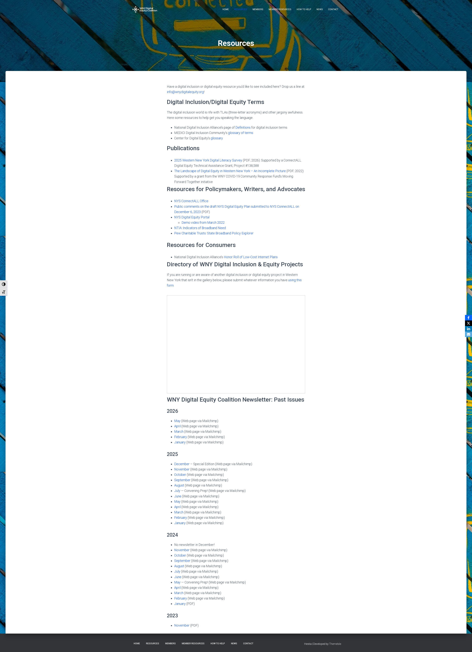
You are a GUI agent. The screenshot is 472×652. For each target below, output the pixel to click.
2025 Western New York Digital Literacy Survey (208, 160)
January (180, 442)
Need (221, 228)
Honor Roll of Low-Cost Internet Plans (251, 257)
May (177, 421)
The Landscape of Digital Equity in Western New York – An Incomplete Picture (230, 171)
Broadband (209, 228)
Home (226, 9)
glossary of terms (240, 133)
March (178, 431)
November (182, 469)
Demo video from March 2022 (203, 222)
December (182, 464)
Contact (333, 9)
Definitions (243, 127)
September (182, 480)
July (177, 491)
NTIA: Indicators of (188, 228)
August (179, 485)
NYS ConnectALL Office (191, 201)
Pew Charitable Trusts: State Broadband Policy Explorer (214, 233)
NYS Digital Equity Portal (191, 217)
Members (258, 9)
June (177, 496)
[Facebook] (468, 317)
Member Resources (280, 9)
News (320, 9)
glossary (217, 138)
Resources (240, 9)
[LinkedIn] (468, 329)
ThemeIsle (335, 643)
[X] (468, 323)
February (180, 437)
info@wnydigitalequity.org (185, 92)
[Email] (468, 334)
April (177, 426)
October (180, 475)
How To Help (304, 9)
